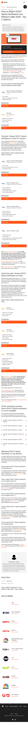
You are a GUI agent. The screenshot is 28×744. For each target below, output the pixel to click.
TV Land (10, 389)
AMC (8, 262)
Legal (11, 735)
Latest (4, 729)
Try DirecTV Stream (9, 53)
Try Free (5, 132)
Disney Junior (4, 396)
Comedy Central (20, 262)
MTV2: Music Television (7, 266)
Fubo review (17, 410)
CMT (7, 268)
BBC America (8, 395)
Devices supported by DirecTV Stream (10, 270)
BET (11, 262)
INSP (2, 394)
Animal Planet (16, 266)
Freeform (13, 265)
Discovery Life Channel (14, 396)
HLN (10, 261)
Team (19, 729)
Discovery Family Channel (7, 263)
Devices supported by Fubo (8, 402)
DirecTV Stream (5, 60)
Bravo (14, 262)
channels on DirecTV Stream (12, 259)
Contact (25, 729)
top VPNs (22, 77)
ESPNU (8, 265)
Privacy (16, 735)
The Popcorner (10, 570)
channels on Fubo (9, 388)
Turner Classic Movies (17, 261)
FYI (23, 265)
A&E (5, 262)
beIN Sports (15, 395)
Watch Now (6, 110)
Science (20, 265)
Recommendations (12, 729)
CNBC (23, 395)
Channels (3, 7)
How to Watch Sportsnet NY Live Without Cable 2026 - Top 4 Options (13, 612)
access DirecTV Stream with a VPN (15, 75)
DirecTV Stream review (9, 276)
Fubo (20, 58)
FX (17, 265)
